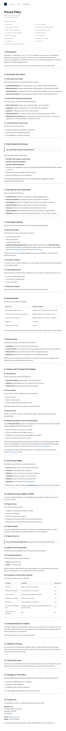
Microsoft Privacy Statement (17, 249)
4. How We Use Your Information (13, 33)
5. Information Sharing (10, 35)
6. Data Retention (8, 38)
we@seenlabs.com (34, 485)
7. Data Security (8, 41)
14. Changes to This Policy (41, 38)
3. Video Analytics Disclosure (12, 30)
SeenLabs (11, 4)
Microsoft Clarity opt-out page (13, 452)
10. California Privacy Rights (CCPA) (43, 27)
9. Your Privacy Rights (40, 24)
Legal (18, 4)
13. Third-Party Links (39, 35)
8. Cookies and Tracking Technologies (14, 44)
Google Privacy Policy (35, 249)
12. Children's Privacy (40, 33)
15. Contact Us (38, 41)
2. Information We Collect (11, 27)
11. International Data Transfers (42, 30)
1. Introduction (8, 24)
